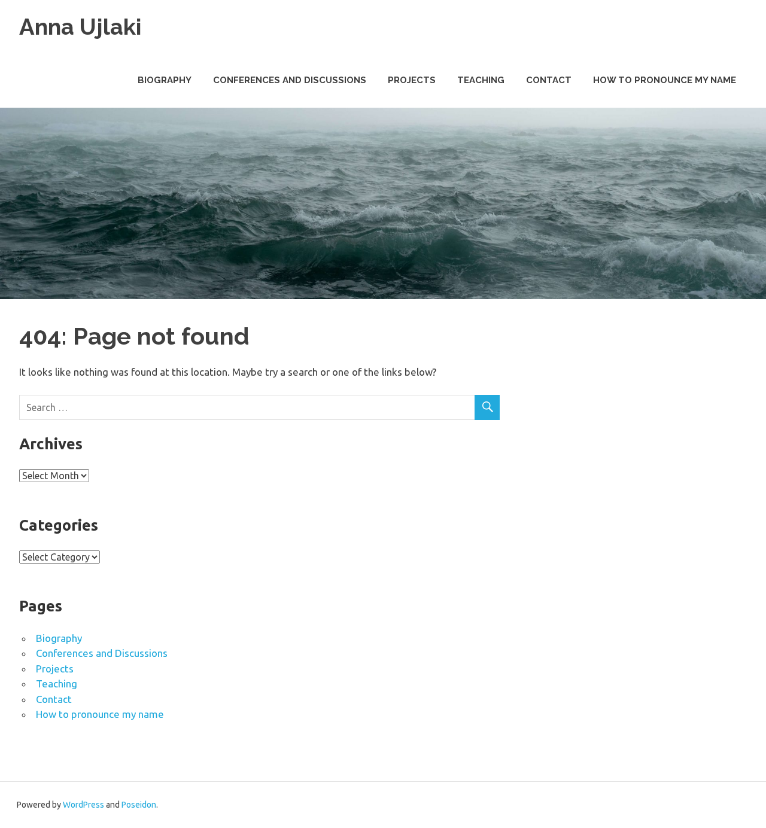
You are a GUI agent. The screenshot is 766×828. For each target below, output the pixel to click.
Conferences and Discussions (289, 80)
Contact (549, 80)
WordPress (83, 804)
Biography (165, 80)
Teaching (480, 80)
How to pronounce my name (664, 80)
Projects (412, 80)
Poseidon (138, 804)
